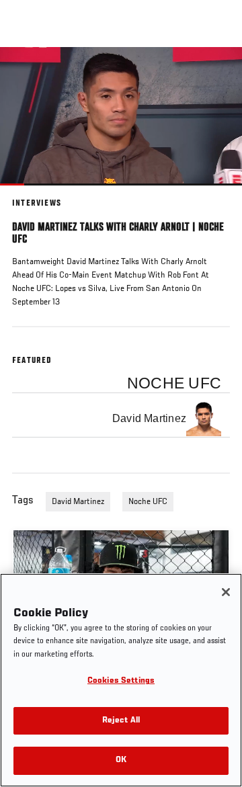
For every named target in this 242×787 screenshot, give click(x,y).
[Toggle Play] (28, 193)
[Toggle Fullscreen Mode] (214, 193)
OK (121, 760)
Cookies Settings (121, 681)
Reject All (121, 720)
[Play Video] (121, 116)
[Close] (226, 592)
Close (218, 72)
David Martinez (78, 502)
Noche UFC (147, 502)
